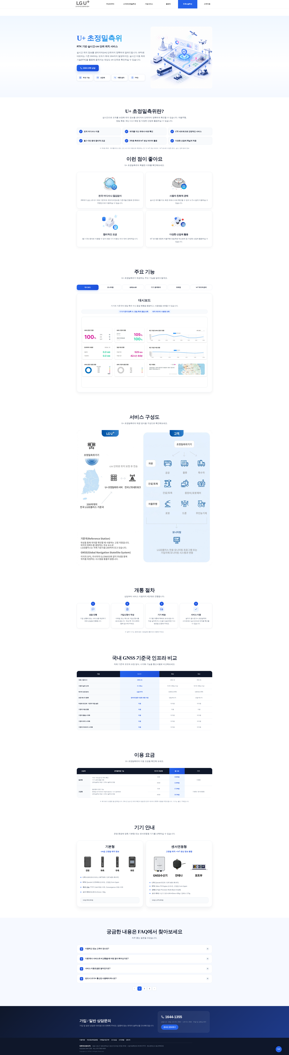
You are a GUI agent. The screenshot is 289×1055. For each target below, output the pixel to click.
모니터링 (110, 287)
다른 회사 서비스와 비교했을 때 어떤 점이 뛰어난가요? (107, 958)
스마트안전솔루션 (129, 4)
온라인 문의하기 (170, 1027)
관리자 (128, 1040)
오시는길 (114, 1040)
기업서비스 (149, 4)
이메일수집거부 (104, 1040)
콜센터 (168, 4)
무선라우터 (110, 4)
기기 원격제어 (156, 287)
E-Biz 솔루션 (187, 4)
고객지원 (207, 4)
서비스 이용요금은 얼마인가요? (97, 968)
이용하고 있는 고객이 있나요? (97, 949)
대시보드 (88, 287)
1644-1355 (173, 1017)
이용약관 (82, 1040)
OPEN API (133, 287)
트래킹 (178, 287)
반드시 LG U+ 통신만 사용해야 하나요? (100, 978)
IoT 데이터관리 (201, 287)
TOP (278, 1049)
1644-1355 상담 (89, 68)
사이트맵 (121, 1040)
